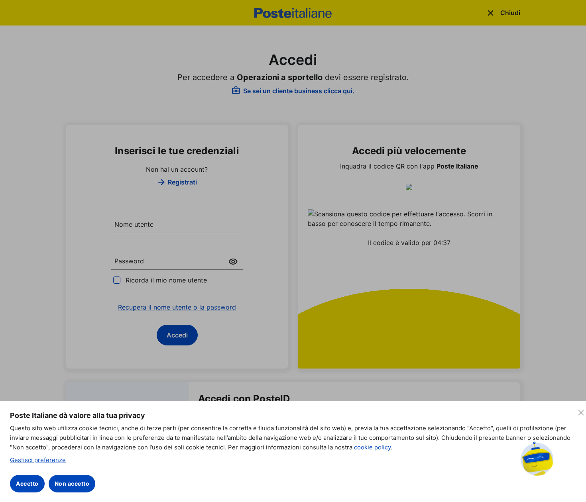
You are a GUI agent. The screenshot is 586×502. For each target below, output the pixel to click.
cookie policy (372, 447)
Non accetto (72, 483)
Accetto (27, 483)
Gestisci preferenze (38, 460)
